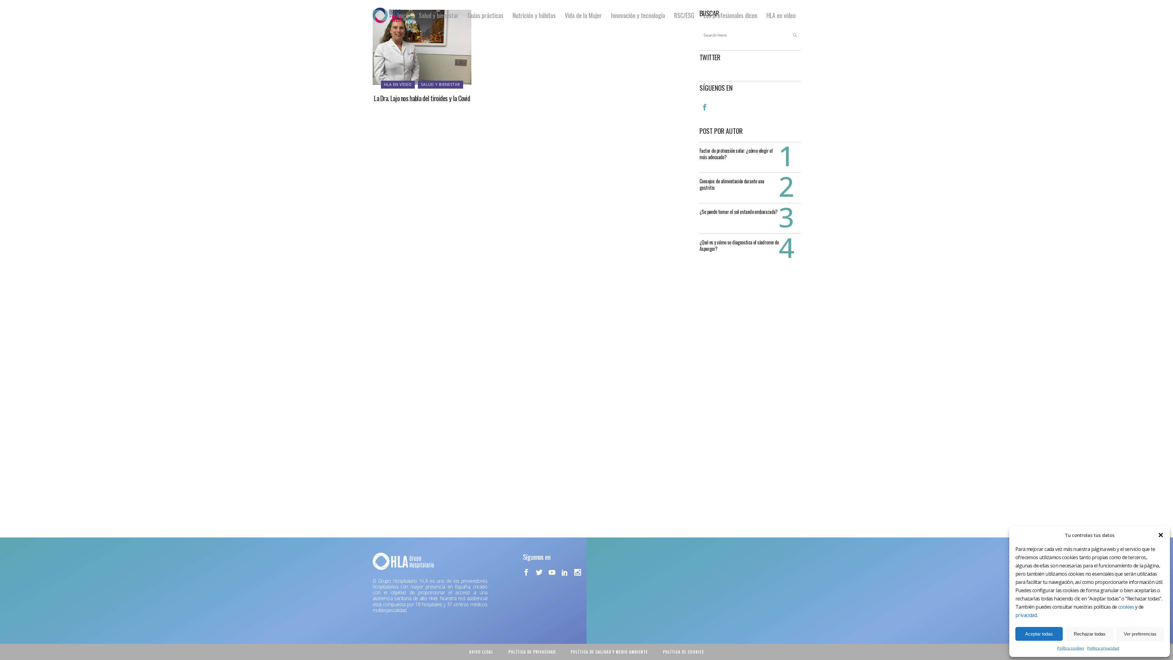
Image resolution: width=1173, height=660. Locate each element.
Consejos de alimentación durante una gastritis (732, 184)
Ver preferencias (1140, 633)
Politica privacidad (1103, 648)
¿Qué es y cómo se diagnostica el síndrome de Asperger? (739, 245)
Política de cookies (683, 652)
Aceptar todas (1039, 633)
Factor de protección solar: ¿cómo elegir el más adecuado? (736, 154)
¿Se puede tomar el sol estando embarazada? (739, 211)
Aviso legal (481, 652)
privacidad (1026, 615)
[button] (1161, 535)
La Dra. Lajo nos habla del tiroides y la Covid (422, 98)
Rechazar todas (1089, 633)
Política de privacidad (532, 652)
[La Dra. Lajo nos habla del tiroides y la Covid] (422, 46)
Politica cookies (1070, 648)
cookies (1126, 606)
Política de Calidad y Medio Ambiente (609, 652)
